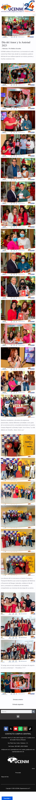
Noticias (5, 48)
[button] (18, 716)
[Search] (33, 711)
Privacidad (18, 772)
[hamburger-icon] (34, 15)
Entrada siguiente (18, 704)
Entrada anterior (18, 699)
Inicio (33, 768)
